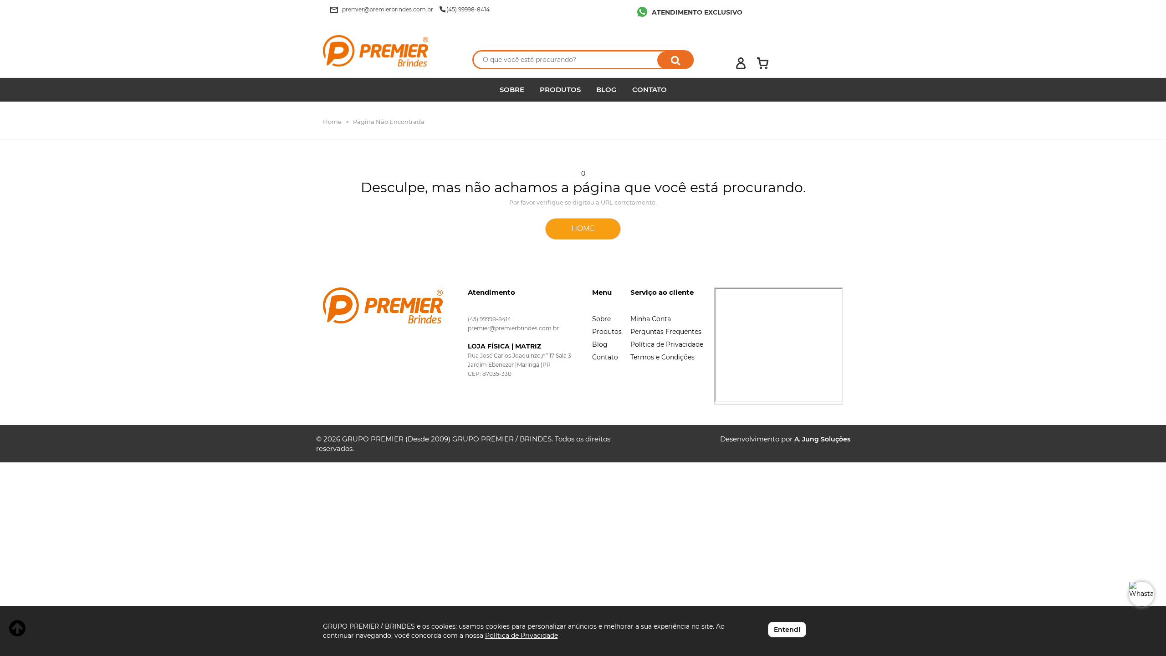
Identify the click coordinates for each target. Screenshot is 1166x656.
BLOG (606, 89)
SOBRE (512, 89)
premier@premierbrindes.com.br (513, 328)
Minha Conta (650, 319)
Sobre (601, 319)
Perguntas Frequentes (665, 332)
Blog (600, 344)
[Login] (741, 63)
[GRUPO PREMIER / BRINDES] (388, 51)
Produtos (607, 332)
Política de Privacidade (666, 344)
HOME (583, 228)
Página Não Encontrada (388, 121)
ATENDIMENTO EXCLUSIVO (697, 12)
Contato (605, 357)
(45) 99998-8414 (489, 319)
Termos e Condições (662, 357)
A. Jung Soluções (822, 439)
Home (332, 121)
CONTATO (649, 89)
